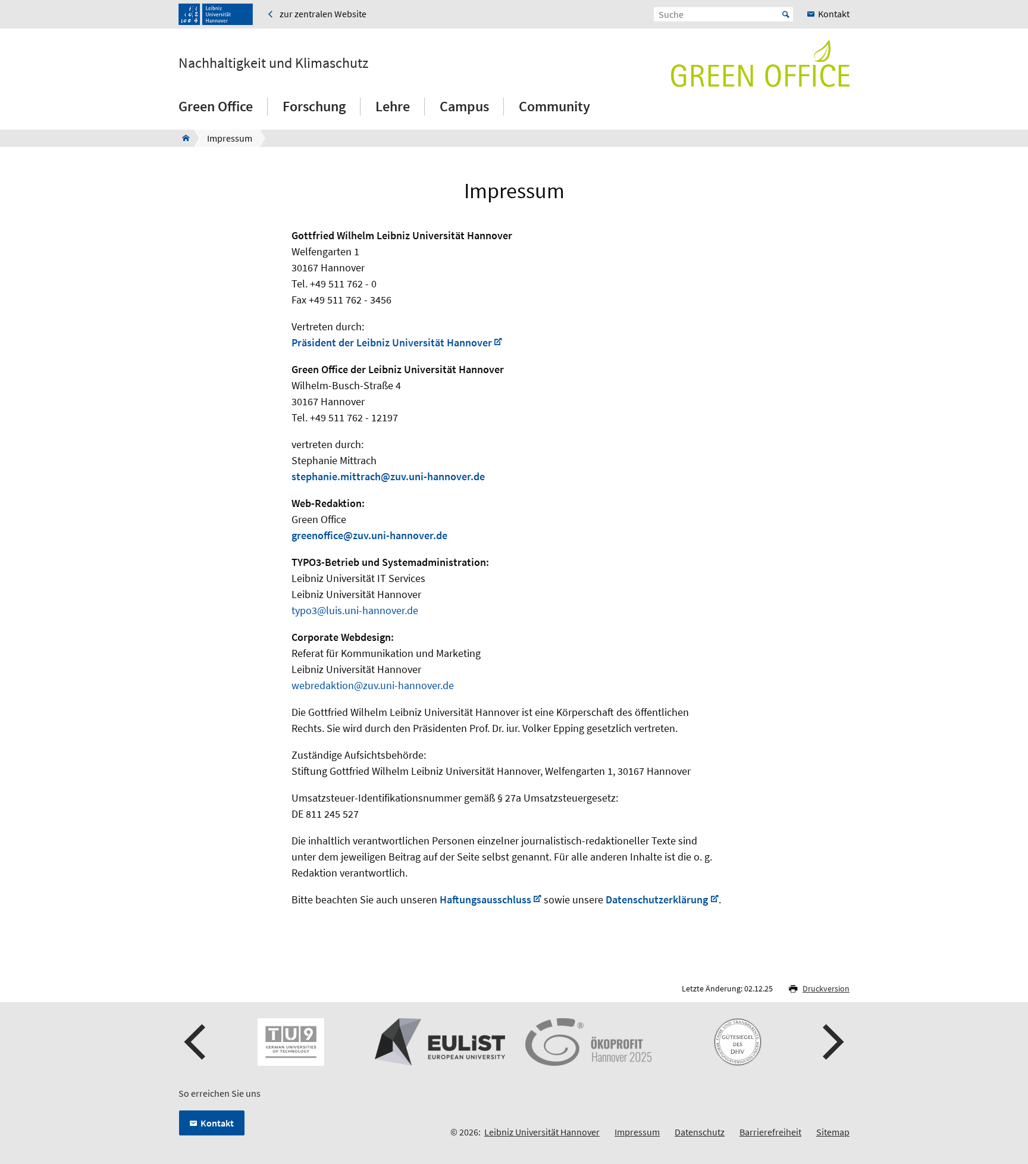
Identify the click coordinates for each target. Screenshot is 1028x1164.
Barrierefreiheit (770, 1132)
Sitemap (833, 1132)
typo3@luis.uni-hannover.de (355, 610)
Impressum (637, 1132)
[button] (196, 1042)
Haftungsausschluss (485, 899)
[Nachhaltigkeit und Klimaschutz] (182, 138)
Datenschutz (700, 1132)
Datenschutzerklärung (657, 899)
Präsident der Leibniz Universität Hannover (392, 342)
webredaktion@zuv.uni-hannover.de (373, 685)
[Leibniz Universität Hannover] (215, 14)
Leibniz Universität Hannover (542, 1132)
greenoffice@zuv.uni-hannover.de (369, 535)
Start (786, 14)
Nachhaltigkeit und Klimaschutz (273, 63)
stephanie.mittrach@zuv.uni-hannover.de (388, 476)
